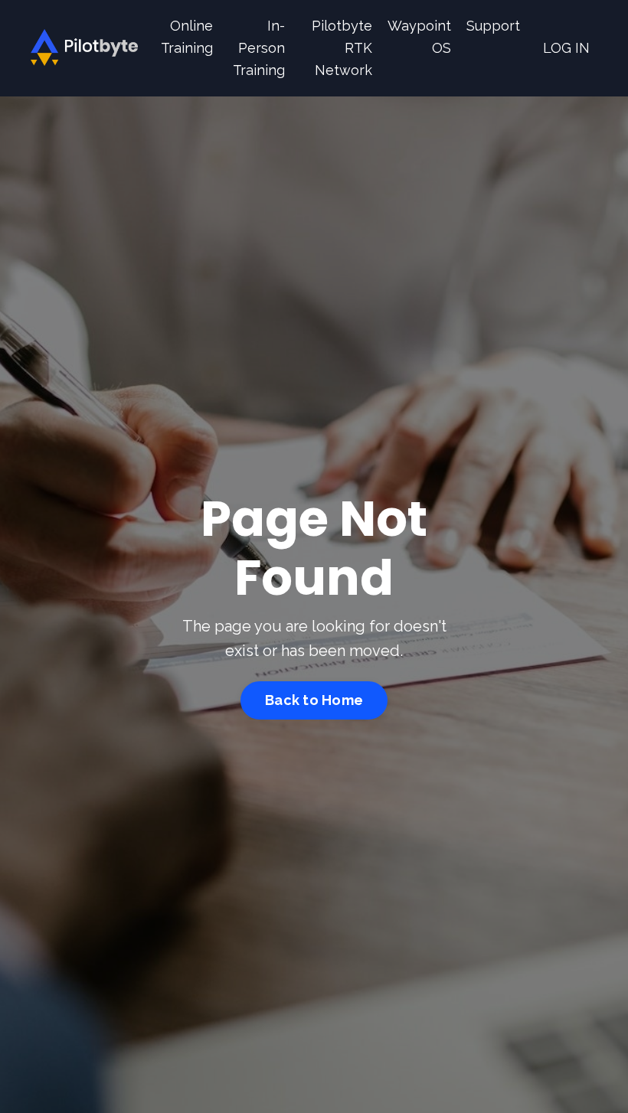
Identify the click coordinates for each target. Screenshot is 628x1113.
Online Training (187, 37)
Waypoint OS (419, 37)
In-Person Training (259, 48)
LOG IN (566, 48)
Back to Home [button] (314, 700)
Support (493, 26)
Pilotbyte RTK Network (342, 48)
